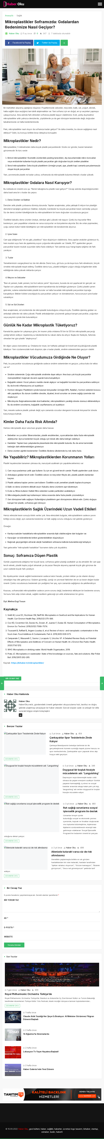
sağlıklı (50, 1129)
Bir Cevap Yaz (12, 678)
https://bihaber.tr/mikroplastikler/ (27, 663)
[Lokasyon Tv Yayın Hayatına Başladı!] (13, 1052)
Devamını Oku (11, 759)
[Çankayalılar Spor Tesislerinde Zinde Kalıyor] (25, 743)
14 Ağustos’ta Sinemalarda (36, 1034)
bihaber (86, 1129)
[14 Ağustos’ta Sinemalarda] (13, 1034)
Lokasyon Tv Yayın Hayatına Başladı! (41, 1051)
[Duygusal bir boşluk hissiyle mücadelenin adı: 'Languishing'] (31, 779)
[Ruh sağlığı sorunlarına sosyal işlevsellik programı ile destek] (31, 817)
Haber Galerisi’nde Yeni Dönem (38, 1069)
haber (43, 1129)
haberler (58, 1129)
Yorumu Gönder (14, 945)
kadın (52, 1132)
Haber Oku (14, 33)
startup (94, 1129)
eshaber (45, 1132)
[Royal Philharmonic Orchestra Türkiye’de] (52, 975)
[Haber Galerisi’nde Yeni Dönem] (13, 1070)
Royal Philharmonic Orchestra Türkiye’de (28, 994)
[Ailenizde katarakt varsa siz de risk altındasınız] (26, 858)
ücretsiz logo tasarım (72, 1129)
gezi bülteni (34, 1129)
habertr (59, 1132)
